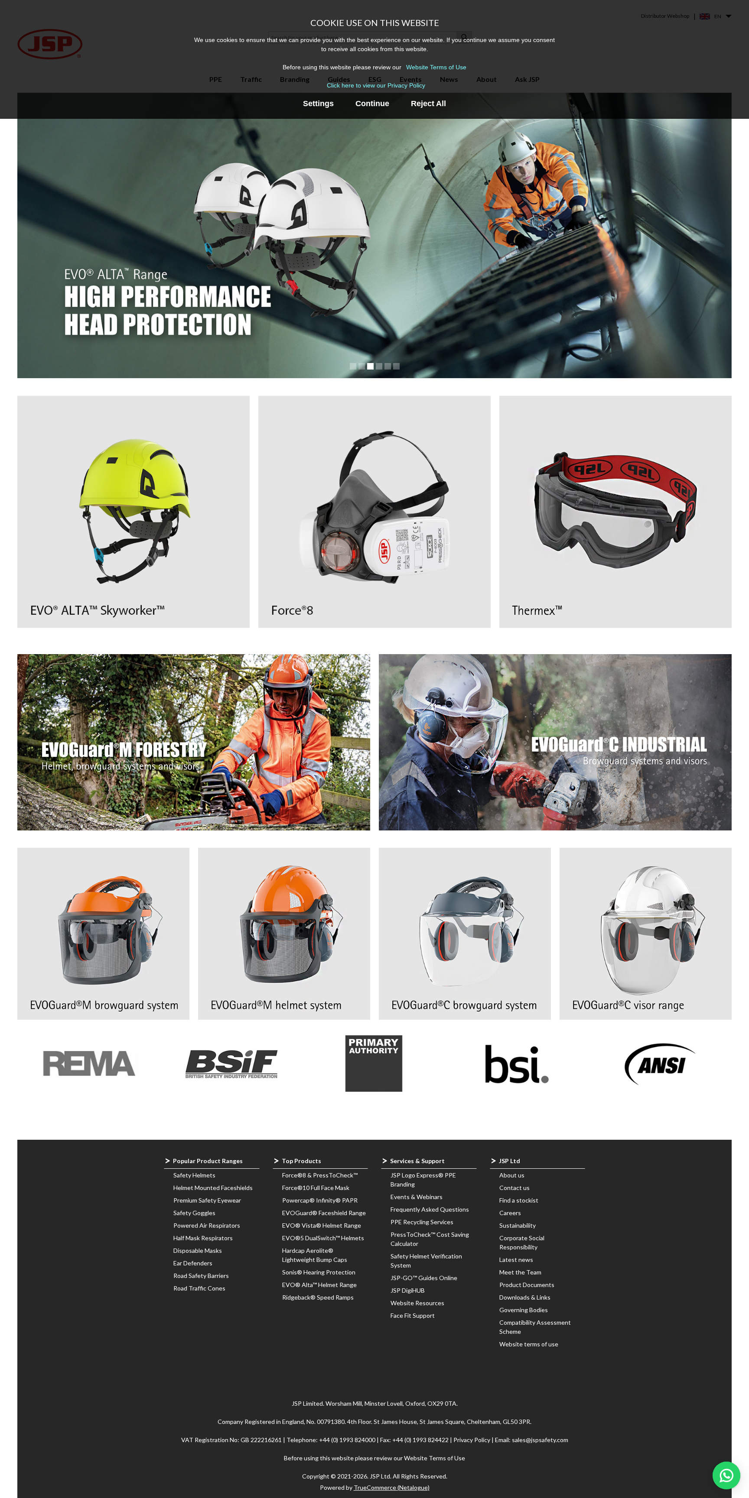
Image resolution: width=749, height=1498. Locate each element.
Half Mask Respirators (203, 1238)
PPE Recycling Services (422, 1222)
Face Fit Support (413, 1315)
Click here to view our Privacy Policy (376, 85)
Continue (372, 103)
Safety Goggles (194, 1212)
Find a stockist (518, 1200)
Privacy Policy (472, 1439)
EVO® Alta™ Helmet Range (319, 1284)
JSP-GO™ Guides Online (424, 1277)
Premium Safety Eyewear (207, 1200)
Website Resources (417, 1303)
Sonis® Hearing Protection (318, 1272)
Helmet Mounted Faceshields (213, 1187)
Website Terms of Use (436, 67)
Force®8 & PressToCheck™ (320, 1175)
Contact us (514, 1187)
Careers (510, 1212)
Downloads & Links (524, 1297)
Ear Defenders (192, 1263)
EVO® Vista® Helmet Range (321, 1225)
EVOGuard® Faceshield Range (324, 1212)
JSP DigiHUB (408, 1290)
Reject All (428, 103)
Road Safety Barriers (201, 1275)
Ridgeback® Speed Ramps (318, 1297)
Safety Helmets (194, 1175)
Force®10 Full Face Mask (315, 1187)
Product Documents (526, 1284)
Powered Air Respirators (206, 1225)
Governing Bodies (523, 1309)
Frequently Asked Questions (430, 1209)
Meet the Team (520, 1272)
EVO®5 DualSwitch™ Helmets (323, 1238)
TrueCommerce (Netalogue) (392, 1487)
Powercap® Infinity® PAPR (320, 1200)
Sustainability (517, 1225)
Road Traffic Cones (199, 1288)
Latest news (516, 1259)
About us (511, 1175)
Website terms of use (528, 1344)
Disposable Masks (197, 1250)
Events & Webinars (417, 1196)
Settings (318, 103)
